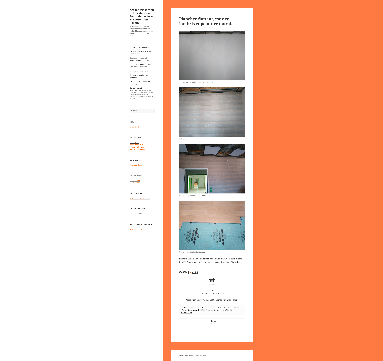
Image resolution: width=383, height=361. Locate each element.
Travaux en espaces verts (139, 47)
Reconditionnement (137, 149)
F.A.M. (201, 308)
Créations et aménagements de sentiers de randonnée (141, 65)
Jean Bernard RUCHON (212, 293)
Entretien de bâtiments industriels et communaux (140, 59)
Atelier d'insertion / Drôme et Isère (192, 356)
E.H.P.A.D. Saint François (228, 308)
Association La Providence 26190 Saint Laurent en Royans (212, 300)
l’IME (183, 308)
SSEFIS (192, 308)
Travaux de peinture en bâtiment (139, 76)
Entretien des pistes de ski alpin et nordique (142, 82)
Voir (137, 214)
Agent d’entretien (136, 145)
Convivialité (134, 183)
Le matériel (134, 127)
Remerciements (136, 229)
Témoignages (135, 180)
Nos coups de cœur (137, 165)
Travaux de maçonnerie (139, 71)
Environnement (141, 93)
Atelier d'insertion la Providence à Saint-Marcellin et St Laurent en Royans (142, 16)
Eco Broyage (134, 142)
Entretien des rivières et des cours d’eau (140, 52)
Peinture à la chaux (137, 147)
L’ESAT (210, 308)
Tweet (213, 321)
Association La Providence (140, 198)
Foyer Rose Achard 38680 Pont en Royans (201, 310)
